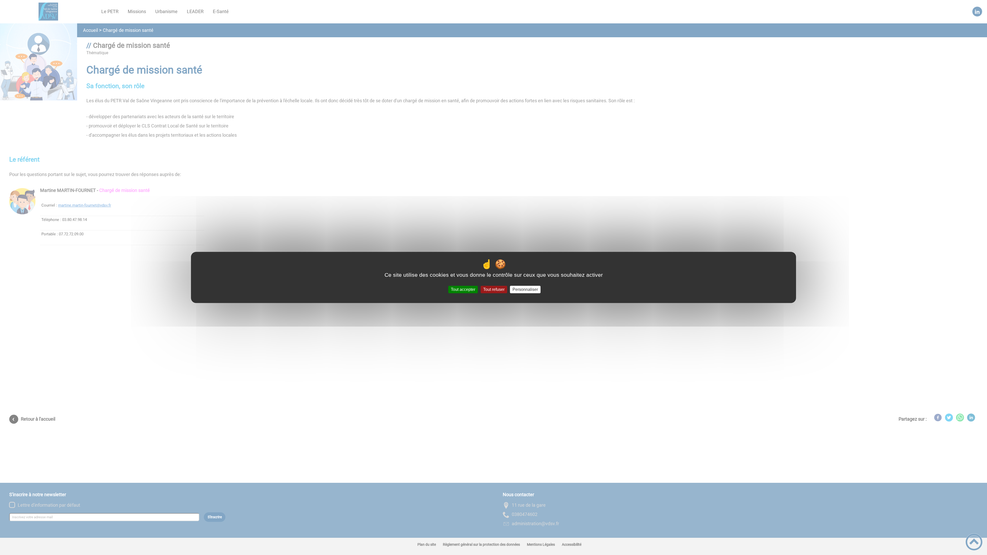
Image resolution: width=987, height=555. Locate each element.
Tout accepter (463, 289)
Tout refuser (494, 289)
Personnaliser (525, 289)
